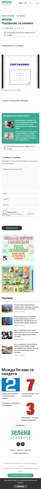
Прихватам (20, 486)
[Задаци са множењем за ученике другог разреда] (11, 384)
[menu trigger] (36, 3)
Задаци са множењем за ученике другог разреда (10, 396)
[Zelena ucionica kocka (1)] (18, 247)
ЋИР (20, 3)
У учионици (6, 19)
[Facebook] (18, 444)
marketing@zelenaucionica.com (20, 475)
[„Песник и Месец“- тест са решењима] (30, 384)
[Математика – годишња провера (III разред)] (30, 409)
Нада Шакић (9, 28)
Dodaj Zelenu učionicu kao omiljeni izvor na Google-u (21, 34)
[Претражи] (30, 3)
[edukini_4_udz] (18, 279)
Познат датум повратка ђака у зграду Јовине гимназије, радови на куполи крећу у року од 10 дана (26, 307)
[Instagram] (23, 444)
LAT (25, 3)
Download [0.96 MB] (11, 90)
